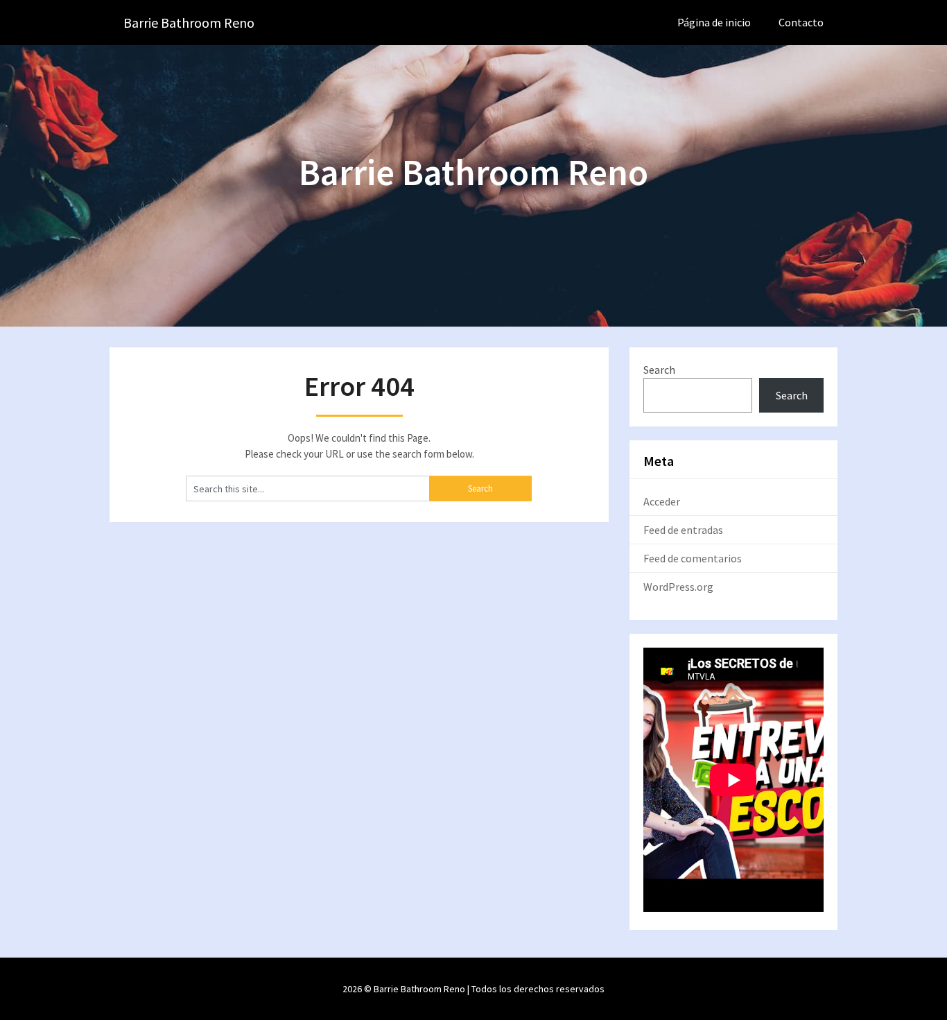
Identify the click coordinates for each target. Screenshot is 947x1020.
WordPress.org (678, 587)
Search (659, 370)
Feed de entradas (683, 530)
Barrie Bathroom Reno (188, 22)
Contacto (801, 22)
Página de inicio (714, 22)
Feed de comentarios (692, 558)
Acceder (661, 501)
